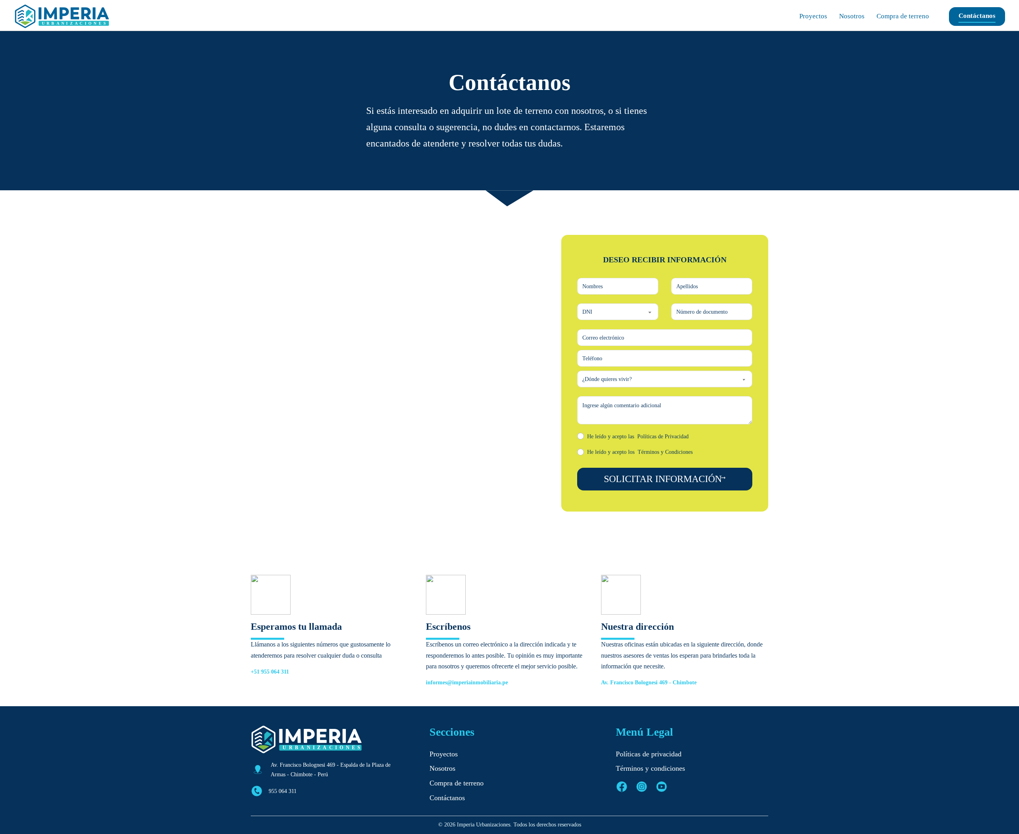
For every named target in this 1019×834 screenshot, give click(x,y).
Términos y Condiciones (665, 452)
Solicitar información (663, 479)
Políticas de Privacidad (663, 436)
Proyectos (813, 16)
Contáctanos (977, 16)
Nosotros (852, 16)
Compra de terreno (902, 16)
